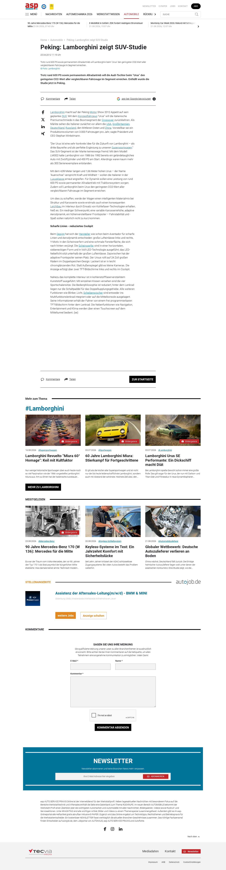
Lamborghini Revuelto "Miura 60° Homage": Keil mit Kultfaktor (52, 458)
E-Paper (163, 6)
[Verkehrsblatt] (50, 6)
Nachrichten (54, 14)
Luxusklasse (57, 178)
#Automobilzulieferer (168, 541)
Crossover (108, 120)
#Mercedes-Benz (46, 541)
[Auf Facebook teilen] (43, 112)
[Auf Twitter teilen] (43, 119)
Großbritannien (120, 124)
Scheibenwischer (93, 292)
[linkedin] (120, 828)
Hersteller (84, 233)
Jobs (172, 6)
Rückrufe (149, 14)
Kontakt (183, 6)
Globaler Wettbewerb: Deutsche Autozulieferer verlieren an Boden (171, 551)
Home (43, 40)
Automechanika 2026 (79, 14)
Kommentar (76, 673)
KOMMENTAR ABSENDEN (113, 727)
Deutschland (57, 127)
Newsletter (149, 6)
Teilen (72, 98)
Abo (196, 6)
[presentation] (198, 26)
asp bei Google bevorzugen (136, 98)
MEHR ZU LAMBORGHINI (43, 487)
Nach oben (192, 837)
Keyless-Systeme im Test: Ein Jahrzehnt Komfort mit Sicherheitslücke (109, 551)
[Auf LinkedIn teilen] (43, 126)
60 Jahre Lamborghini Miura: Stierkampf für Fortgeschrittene (111, 458)
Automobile (131, 14)
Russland (70, 127)
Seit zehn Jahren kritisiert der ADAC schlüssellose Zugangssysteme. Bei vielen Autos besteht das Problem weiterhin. (111, 564)
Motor (93, 112)
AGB (163, 862)
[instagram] (112, 828)
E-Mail (73, 661)
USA (108, 124)
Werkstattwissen (108, 14)
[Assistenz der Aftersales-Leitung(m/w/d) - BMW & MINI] (32, 598)
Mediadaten (150, 851)
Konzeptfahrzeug (87, 116)
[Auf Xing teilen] (43, 133)
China (108, 127)
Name (118, 661)
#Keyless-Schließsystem (109, 541)
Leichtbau (55, 206)
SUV (64, 116)
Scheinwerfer (86, 245)
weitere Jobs (66, 615)
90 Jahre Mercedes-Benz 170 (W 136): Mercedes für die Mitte (52, 549)
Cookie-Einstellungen (192, 862)
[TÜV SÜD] (42, 6)
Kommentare (53, 98)
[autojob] (188, 582)
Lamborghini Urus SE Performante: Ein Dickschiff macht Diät (168, 460)
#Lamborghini (44, 408)
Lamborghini (57, 112)
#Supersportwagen (47, 450)
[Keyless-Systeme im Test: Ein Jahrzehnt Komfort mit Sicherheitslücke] (113, 521)
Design (61, 233)
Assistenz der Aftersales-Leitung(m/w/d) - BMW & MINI (101, 593)
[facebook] (105, 829)
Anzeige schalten (93, 615)
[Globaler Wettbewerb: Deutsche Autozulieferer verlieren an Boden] (173, 521)
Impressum (153, 862)
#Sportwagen (104, 450)
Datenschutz (174, 862)
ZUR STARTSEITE (142, 379)
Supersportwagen (122, 147)
